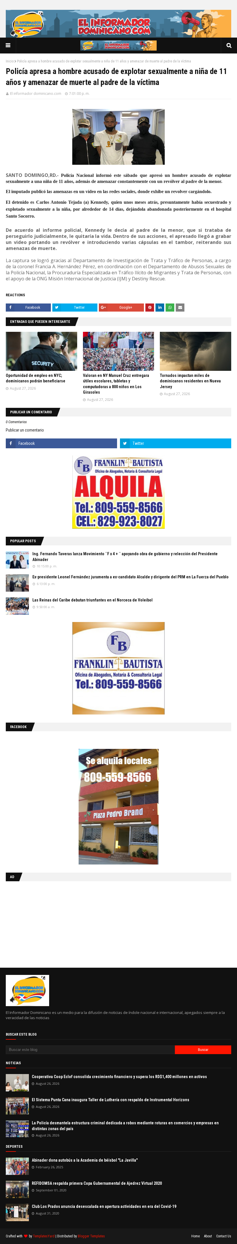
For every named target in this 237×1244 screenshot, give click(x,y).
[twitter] (175, 443)
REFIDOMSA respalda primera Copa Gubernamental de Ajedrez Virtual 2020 (97, 1183)
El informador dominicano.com (35, 93)
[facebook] (61, 443)
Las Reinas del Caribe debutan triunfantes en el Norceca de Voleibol (92, 600)
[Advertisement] (42, 923)
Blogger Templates (91, 1236)
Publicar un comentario (25, 430)
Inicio (10, 61)
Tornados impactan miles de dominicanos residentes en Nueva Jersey (190, 381)
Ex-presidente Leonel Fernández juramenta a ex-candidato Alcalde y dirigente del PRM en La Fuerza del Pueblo (130, 577)
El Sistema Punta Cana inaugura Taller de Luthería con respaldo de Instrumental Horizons (110, 1099)
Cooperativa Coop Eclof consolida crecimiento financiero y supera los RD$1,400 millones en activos (119, 1076)
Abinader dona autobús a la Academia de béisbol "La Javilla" (85, 1160)
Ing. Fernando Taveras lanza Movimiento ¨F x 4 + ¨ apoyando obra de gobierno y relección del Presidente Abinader (125, 556)
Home (195, 1236)
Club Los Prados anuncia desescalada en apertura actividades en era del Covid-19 (104, 1206)
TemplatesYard (44, 1236)
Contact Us (223, 1236)
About (208, 1236)
